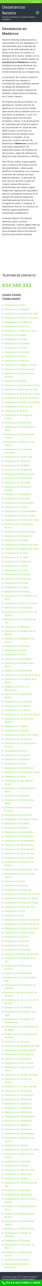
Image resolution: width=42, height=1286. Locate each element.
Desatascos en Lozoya (15, 751)
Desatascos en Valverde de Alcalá (21, 1149)
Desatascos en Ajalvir (15, 305)
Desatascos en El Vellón (16, 587)
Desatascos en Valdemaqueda (19, 1116)
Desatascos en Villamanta (17, 1190)
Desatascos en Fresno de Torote (20, 603)
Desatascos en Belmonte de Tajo (21, 389)
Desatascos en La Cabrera (17, 706)
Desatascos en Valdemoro (17, 1125)
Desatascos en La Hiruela (17, 710)
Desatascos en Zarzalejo (16, 1259)
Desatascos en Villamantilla (18, 1194)
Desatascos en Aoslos (15, 356)
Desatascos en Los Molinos (18, 739)
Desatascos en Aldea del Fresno (20, 330)
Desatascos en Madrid (15, 763)
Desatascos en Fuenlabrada (18, 607)
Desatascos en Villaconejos (18, 1174)
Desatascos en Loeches (16, 730)
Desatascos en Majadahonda (18, 768)
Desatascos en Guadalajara (18, 659)
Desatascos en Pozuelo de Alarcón (22, 919)
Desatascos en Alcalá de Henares (21, 318)
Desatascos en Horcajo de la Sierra (22, 675)
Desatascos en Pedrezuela (17, 890)
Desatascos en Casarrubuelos (19, 474)
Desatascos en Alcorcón (16, 326)
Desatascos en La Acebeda (18, 701)
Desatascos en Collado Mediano (20, 511)
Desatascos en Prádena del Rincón (22, 924)
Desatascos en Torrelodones (18, 1095)
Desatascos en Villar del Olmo (19, 1228)
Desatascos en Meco (15, 776)
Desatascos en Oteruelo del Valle (21, 869)
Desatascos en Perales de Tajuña (21, 898)
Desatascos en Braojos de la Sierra (22, 402)
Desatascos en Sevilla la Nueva (20, 1050)
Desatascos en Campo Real (18, 457)
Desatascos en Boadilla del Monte (21, 398)
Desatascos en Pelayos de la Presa (22, 894)
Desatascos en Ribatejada (17, 949)
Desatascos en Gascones (17, 646)
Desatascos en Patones (16, 885)
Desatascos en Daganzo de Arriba (21, 548)
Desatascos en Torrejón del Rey (20, 1086)
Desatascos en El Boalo (16, 566)
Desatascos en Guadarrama (18, 670)
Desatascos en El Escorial (17, 574)
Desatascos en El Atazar (16, 557)
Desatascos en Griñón (15, 654)
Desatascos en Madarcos (17, 759)
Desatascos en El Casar (16, 570)
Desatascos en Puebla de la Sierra (21, 928)
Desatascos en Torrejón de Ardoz (21, 1074)
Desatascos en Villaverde (17, 1240)
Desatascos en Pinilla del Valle (19, 907)
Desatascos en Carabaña (17, 465)
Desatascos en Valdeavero (17, 1103)
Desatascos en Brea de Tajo (18, 406)
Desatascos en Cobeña (16, 507)
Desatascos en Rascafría (16, 941)
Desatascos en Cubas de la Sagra (21, 544)
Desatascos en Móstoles (16, 828)
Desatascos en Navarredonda (19, 849)
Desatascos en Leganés (16, 726)
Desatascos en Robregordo (18, 973)
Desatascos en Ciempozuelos (19, 503)
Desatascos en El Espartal (17, 578)
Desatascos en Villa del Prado (19, 1170)
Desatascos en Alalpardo (16, 309)
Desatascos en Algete (15, 335)
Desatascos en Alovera (16, 339)
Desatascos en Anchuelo (17, 352)
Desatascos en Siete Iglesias (18, 1054)
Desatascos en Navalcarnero (18, 845)
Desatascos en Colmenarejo (18, 536)
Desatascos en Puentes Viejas (19, 932)
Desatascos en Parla (14, 881)
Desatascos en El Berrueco (18, 561)
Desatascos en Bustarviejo (17, 422)
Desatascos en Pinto (14, 911)
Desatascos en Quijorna (16, 937)
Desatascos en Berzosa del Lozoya (22, 393)
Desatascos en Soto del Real (18, 1063)
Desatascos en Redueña (16, 945)
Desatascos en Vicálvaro (16, 1165)
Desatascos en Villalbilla (16, 1178)
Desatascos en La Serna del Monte (22, 714)
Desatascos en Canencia (16, 461)
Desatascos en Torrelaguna (18, 1091)
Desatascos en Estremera (17, 591)
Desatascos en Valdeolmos (18, 1129)
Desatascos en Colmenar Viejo (19, 531)
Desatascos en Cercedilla (17, 482)
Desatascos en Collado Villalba (20, 515)
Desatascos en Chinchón (17, 498)
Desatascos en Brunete (16, 411)
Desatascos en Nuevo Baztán (19, 857)
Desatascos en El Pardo (16, 583)
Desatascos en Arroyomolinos (19, 369)
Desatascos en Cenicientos (18, 478)
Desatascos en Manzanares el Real (22, 772)
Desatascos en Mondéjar (16, 795)
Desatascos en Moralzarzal (18, 815)
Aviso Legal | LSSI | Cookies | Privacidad (22, 1277)
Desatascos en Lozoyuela (17, 755)
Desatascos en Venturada (17, 1161)
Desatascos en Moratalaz (17, 823)
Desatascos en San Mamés (18, 1007)
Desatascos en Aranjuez (16, 360)
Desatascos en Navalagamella (19, 840)
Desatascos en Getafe (15, 650)
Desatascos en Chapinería (17, 494)
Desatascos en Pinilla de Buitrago (21, 902)
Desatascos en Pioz (14, 915)
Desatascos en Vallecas (16, 1145)
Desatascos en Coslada (16, 540)
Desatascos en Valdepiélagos (19, 1133)
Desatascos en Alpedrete (17, 343)
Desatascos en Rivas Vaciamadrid (21, 954)
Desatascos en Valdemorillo (18, 1120)
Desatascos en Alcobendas (18, 322)
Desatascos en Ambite (15, 347)
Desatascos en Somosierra (17, 1058)
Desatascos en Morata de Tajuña (21, 819)
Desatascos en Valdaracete (18, 1099)
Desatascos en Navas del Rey (19, 853)
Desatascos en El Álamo (16, 553)
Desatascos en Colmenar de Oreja (21, 520)
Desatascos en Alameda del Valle (21, 313)
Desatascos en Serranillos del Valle (22, 1046)
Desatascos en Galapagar (17, 627)
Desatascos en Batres (15, 381)
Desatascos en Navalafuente (18, 836)
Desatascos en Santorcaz (17, 1041)
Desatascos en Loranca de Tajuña (21, 734)
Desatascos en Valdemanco (18, 1112)
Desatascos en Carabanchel (18, 469)
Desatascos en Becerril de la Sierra (22, 385)
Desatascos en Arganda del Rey (20, 365)
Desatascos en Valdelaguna (18, 1108)
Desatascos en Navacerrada (18, 832)
